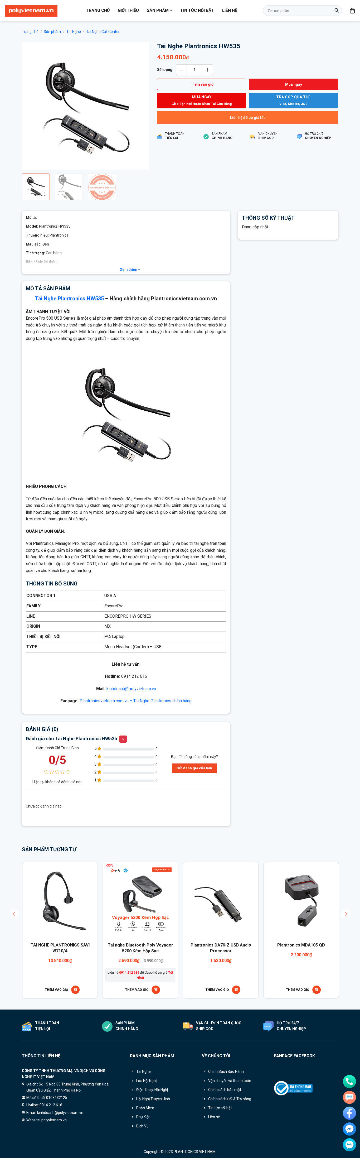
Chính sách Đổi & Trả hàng (229, 1099)
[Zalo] (349, 1144)
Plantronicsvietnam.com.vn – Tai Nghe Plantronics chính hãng (136, 701)
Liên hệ (229, 10)
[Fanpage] (349, 1113)
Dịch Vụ (142, 1127)
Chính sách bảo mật (224, 1090)
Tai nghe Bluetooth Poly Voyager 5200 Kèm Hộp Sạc (140, 948)
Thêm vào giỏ (201, 84)
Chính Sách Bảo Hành (226, 1072)
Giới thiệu (128, 10)
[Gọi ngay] (349, 1081)
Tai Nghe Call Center (103, 32)
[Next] (140, 106)
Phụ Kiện (143, 1117)
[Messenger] (349, 1129)
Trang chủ (98, 10)
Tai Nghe (73, 32)
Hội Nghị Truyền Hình (153, 1099)
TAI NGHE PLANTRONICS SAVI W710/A (59, 948)
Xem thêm (129, 270)
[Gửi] (337, 10)
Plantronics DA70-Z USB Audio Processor (220, 948)
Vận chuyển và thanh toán (229, 1081)
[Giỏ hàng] (352, 10)
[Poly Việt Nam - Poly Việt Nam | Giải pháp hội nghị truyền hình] (31, 10)
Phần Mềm (145, 1108)
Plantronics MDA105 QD (300, 945)
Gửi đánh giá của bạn (194, 768)
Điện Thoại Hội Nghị (152, 1090)
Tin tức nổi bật (197, 10)
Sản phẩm (158, 10)
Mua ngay (293, 84)
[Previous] (31, 106)
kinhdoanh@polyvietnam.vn (131, 688)
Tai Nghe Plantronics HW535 (69, 299)
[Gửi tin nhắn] (349, 1097)
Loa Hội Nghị (146, 1081)
